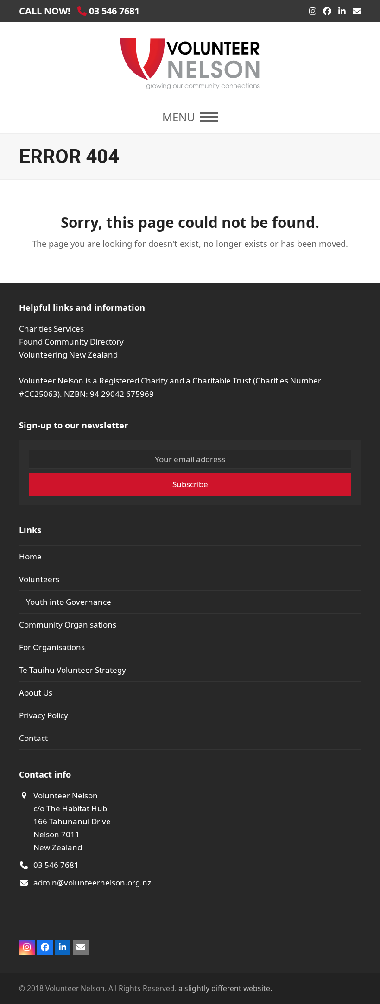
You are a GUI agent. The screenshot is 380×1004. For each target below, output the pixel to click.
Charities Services (51, 328)
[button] (190, 117)
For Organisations (52, 647)
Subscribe (190, 484)
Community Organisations (67, 624)
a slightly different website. (224, 988)
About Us (35, 692)
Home (30, 556)
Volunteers (39, 579)
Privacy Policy (43, 715)
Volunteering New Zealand (68, 354)
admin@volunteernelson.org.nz (92, 882)
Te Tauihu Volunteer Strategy (72, 670)
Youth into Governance (68, 601)
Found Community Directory (71, 341)
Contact (33, 738)
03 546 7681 (56, 865)
